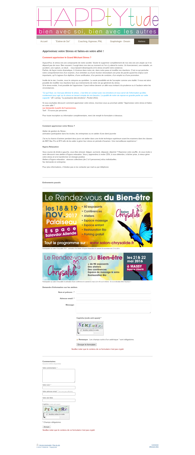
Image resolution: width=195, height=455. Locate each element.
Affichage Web (154, 447)
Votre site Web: (47, 398)
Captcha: (51, 404)
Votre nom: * (46, 385)
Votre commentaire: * (49, 368)
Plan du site (56, 445)
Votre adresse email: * (57, 391)
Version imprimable (45, 445)
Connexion (155, 445)
